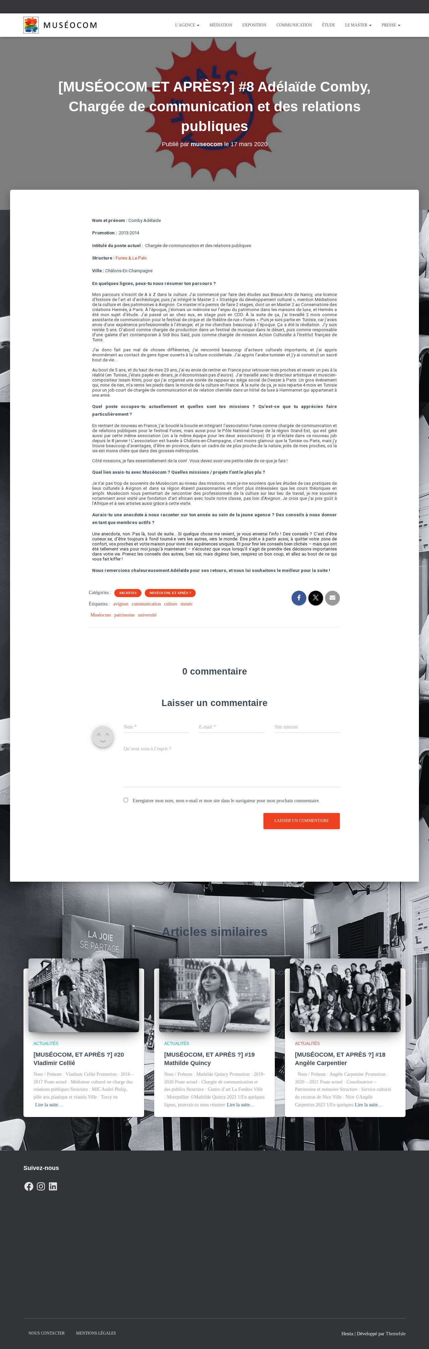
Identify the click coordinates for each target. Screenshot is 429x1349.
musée (186, 603)
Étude (328, 25)
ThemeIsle (396, 1333)
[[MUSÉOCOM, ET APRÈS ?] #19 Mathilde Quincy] (214, 995)
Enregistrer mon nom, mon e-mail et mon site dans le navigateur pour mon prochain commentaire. (226, 800)
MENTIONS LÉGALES (96, 1333)
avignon (120, 603)
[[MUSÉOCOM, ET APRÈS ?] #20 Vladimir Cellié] (83, 995)
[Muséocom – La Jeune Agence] (60, 25)
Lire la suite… (49, 1104)
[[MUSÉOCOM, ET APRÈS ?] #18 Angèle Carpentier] (345, 995)
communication (146, 603)
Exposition (254, 25)
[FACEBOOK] (28, 1184)
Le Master (356, 25)
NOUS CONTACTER (46, 1333)
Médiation (220, 25)
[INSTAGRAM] (41, 1184)
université (147, 615)
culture (170, 603)
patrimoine (124, 615)
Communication (294, 25)
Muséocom (100, 615)
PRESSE (389, 25)
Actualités (46, 1043)
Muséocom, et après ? (170, 593)
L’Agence (185, 25)
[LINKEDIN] (53, 1184)
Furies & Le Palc (131, 257)
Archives (128, 593)
